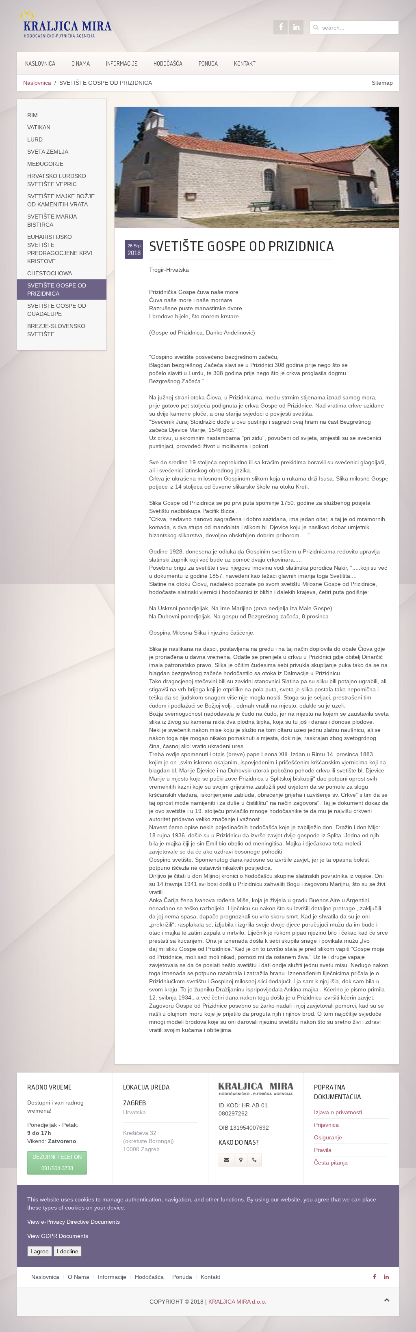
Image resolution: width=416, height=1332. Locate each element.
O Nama (81, 63)
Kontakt (245, 63)
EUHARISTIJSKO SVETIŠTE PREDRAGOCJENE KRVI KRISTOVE (59, 249)
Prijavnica (326, 1125)
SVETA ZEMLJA (47, 151)
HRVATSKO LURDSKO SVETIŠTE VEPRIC (56, 180)
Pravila (323, 1150)
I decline (67, 1251)
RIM (32, 115)
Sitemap (382, 82)
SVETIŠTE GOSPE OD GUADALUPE (56, 309)
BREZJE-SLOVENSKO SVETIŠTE (56, 330)
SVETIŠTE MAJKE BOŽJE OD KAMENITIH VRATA (61, 200)
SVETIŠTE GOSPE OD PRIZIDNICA (56, 289)
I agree (39, 1251)
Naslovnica (40, 63)
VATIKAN (38, 127)
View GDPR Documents (57, 1236)
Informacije (121, 63)
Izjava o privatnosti (338, 1112)
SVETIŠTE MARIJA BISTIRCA (51, 220)
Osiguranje (328, 1137)
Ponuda (208, 63)
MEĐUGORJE (45, 164)
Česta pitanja (331, 1162)
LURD (35, 139)
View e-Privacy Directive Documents (73, 1221)
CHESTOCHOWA (49, 273)
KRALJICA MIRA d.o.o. (237, 1301)
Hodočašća (168, 63)
